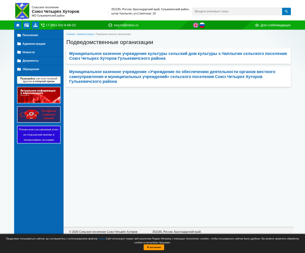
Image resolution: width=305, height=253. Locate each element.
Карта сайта (35, 25)
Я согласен (154, 247)
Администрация (85, 34)
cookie (101, 238)
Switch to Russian (202, 25)
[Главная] (22, 11)
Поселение (30, 35)
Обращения (31, 69)
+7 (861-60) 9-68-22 (61, 25)
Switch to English (196, 25)
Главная (18, 25)
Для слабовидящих (276, 25)
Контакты (26, 25)
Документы (31, 60)
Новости (29, 52)
